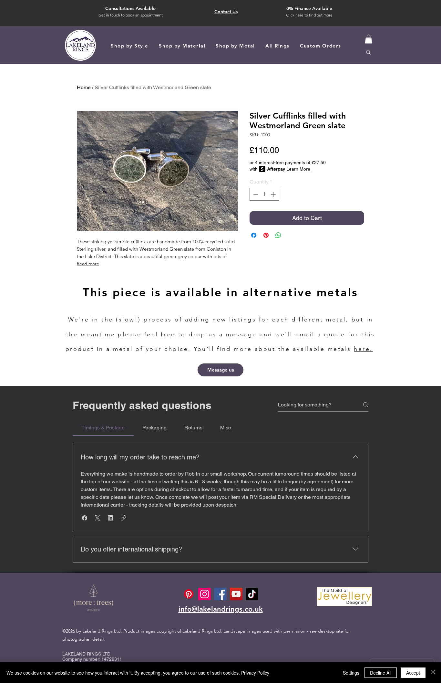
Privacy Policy (255, 672)
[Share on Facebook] (254, 235)
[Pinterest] (188, 594)
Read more (88, 264)
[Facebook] (220, 594)
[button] (309, 14)
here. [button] (363, 348)
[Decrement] (255, 194)
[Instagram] (204, 594)
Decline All (380, 672)
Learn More (298, 169)
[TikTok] (252, 594)
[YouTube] (236, 594)
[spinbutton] (264, 194)
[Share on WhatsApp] (278, 235)
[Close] (433, 672)
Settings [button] (351, 672)
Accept (413, 672)
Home (84, 87)
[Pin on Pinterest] (266, 235)
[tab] (103, 427)
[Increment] (273, 194)
